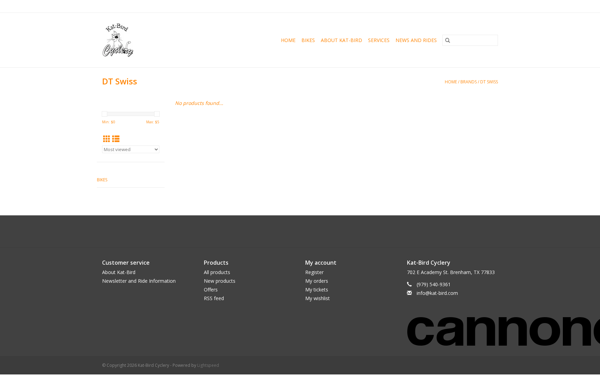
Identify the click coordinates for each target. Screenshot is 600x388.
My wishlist (317, 298)
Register (314, 272)
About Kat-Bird (341, 40)
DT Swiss (489, 82)
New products (219, 281)
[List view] (115, 139)
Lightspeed (208, 365)
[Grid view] (106, 139)
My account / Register (476, 6)
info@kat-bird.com (437, 293)
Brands (468, 82)
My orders (316, 281)
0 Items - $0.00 (425, 6)
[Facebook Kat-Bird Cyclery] (293, 231)
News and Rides (416, 40)
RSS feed (214, 298)
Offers (211, 289)
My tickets (316, 289)
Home (288, 40)
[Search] (447, 40)
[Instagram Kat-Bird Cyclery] (306, 231)
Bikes (308, 40)
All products (217, 272)
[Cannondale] (452, 327)
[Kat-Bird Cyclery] (127, 40)
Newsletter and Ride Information (139, 281)
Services (379, 40)
